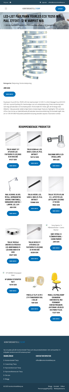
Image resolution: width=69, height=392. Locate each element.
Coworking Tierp (11, 364)
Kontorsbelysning (25, 83)
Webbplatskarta (59, 389)
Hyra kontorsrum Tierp (13, 368)
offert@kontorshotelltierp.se (56, 2)
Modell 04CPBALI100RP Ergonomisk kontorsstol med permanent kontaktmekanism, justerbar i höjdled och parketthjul (56, 302)
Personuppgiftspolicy (45, 389)
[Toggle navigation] (6, 8)
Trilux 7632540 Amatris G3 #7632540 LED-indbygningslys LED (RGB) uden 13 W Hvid (13, 247)
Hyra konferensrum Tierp (14, 372)
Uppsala (44, 2)
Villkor (62, 386)
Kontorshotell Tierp (12, 360)
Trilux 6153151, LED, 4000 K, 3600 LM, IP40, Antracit (34, 197)
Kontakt (56, 386)
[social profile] (10, 2)
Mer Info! (9, 94)
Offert (60, 9)
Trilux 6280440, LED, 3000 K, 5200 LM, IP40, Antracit (34, 151)
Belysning (15, 83)
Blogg (7, 379)
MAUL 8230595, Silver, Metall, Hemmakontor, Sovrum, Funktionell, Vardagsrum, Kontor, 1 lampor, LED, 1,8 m (13, 199)
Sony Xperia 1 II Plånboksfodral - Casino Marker (56, 236)
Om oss (7, 375)
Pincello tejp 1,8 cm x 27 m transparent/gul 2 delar (34, 297)
